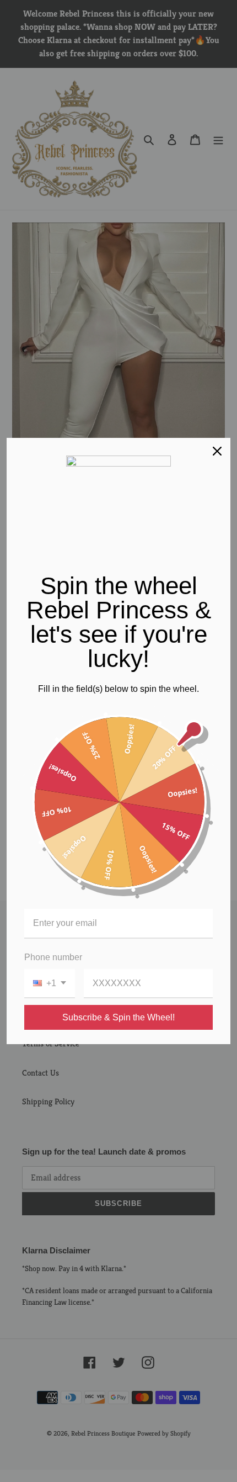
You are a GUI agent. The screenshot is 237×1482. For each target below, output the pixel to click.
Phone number (53, 957)
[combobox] (49, 983)
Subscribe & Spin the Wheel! (118, 1017)
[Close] (217, 451)
